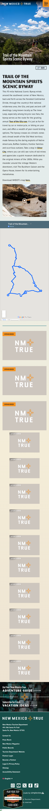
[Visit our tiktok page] (36, 785)
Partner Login (8, 756)
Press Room (7, 740)
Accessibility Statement (11, 772)
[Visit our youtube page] (18, 785)
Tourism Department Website (14, 752)
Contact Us (7, 736)
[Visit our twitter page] (24, 785)
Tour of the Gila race (18, 121)
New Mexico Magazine (11, 744)
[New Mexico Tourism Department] (17, 3)
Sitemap (6, 768)
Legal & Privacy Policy (11, 764)
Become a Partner (9, 760)
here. (28, 180)
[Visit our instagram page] (12, 785)
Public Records (8, 748)
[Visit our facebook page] (30, 785)
